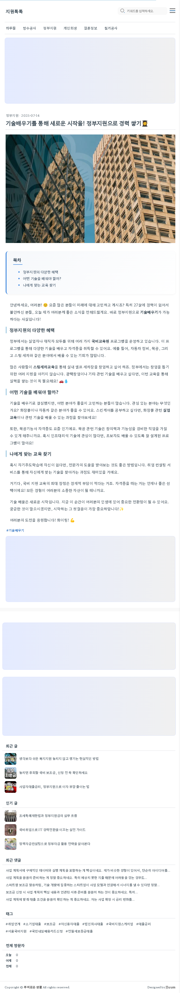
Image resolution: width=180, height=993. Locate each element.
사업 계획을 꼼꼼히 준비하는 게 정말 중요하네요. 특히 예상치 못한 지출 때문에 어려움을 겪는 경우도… (76, 877)
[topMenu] (172, 10)
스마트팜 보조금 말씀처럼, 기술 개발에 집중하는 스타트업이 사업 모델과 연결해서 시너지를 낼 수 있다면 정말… (83, 884)
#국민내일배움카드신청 (46, 931)
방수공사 (29, 27)
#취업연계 (13, 923)
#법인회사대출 (92, 923)
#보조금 (50, 923)
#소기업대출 (32, 923)
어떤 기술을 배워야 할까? (42, 278)
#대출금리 (143, 923)
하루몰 (11, 27)
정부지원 (49, 27)
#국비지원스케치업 (119, 923)
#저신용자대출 (69, 923)
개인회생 (70, 27)
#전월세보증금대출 (79, 931)
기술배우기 (16, 530)
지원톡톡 (14, 11)
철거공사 (111, 27)
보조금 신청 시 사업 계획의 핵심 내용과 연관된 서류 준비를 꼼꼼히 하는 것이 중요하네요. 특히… (72, 892)
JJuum (170, 987)
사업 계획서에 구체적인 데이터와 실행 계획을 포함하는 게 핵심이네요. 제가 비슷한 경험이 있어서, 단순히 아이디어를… (88, 870)
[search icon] (122, 11)
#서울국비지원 (16, 931)
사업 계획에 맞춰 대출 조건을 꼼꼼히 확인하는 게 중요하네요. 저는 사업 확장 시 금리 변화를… (70, 899)
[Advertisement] (90, 70)
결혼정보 (90, 27)
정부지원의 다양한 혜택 (40, 271)
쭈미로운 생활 (33, 987)
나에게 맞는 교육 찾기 (39, 284)
